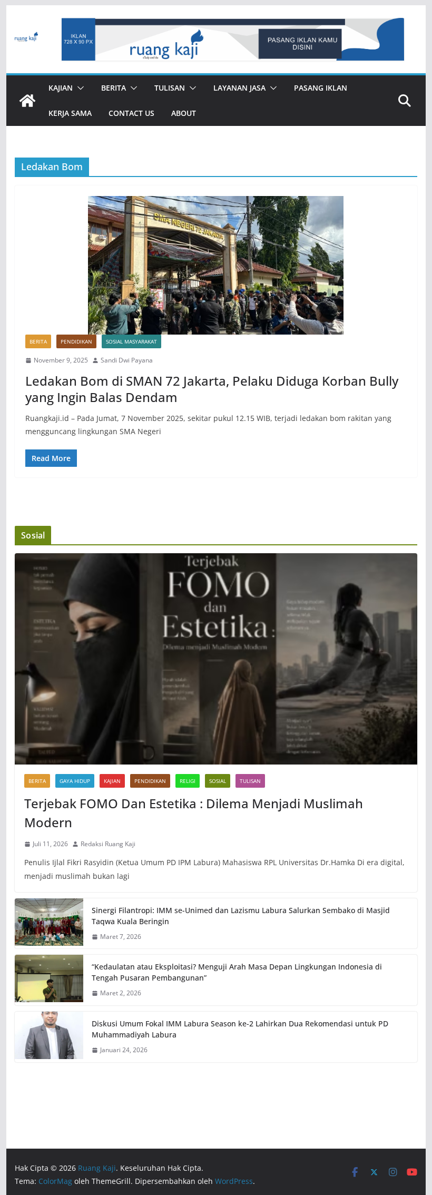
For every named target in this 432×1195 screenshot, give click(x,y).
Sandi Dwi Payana (127, 360)
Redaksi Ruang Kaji (108, 843)
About (183, 113)
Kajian (60, 88)
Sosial (217, 781)
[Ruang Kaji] (27, 100)
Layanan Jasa (239, 88)
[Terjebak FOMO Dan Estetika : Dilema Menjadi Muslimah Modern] (216, 659)
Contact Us (131, 113)
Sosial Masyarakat (131, 341)
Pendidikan (76, 341)
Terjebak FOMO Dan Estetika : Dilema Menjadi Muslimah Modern (193, 813)
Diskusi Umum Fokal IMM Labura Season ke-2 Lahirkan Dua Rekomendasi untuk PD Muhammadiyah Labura (240, 1029)
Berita (113, 88)
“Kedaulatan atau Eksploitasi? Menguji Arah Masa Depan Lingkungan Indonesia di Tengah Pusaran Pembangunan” (237, 972)
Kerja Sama (70, 113)
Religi (187, 781)
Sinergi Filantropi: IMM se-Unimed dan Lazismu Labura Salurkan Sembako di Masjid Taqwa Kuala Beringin (241, 915)
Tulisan (169, 88)
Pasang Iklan (320, 88)
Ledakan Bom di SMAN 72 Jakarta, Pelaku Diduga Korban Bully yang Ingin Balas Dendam (211, 389)
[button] (78, 88)
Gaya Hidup (75, 781)
